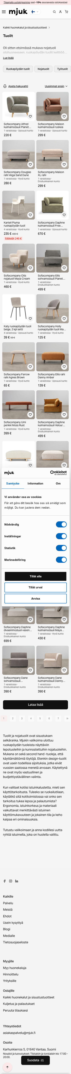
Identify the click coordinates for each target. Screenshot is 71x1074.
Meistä (7, 909)
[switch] (61, 536)
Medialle (9, 936)
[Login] (60, 12)
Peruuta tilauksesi (15, 1010)
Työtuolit (62, 69)
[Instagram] (10, 881)
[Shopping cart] (66, 12)
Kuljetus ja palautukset (19, 1004)
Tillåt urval (35, 587)
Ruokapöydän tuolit (18, 69)
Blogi (6, 929)
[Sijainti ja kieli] (35, 12)
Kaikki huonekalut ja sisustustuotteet (25, 27)
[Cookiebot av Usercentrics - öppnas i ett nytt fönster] (50, 472)
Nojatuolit (43, 69)
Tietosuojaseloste (15, 942)
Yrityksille (9, 981)
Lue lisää (8, 57)
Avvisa (35, 598)
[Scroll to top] (7, 1067)
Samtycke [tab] (12, 483)
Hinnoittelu (10, 974)
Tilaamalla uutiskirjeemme (17, 2)
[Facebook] (4, 881)
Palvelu (8, 903)
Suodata (33, 1060)
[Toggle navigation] (4, 11)
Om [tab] (58, 483)
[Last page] (67, 718)
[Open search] (54, 12)
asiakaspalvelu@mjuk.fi (19, 1033)
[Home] (18, 11)
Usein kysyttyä (13, 923)
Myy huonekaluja (14, 968)
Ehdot (7, 916)
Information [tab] (35, 483)
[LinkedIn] (16, 881)
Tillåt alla (35, 576)
